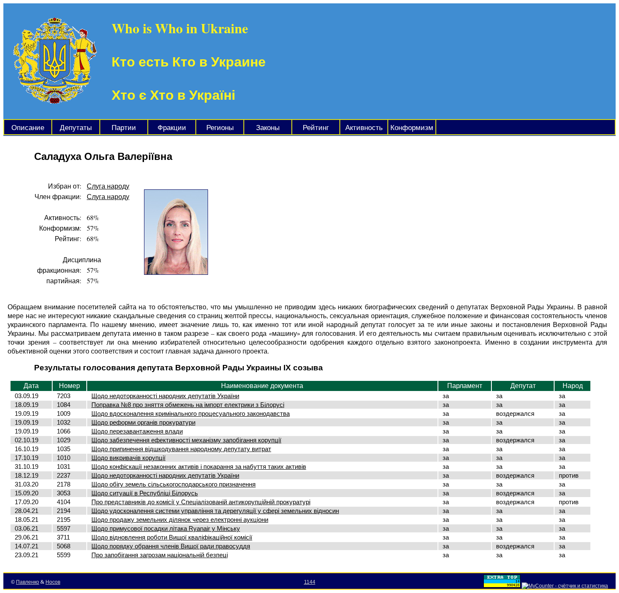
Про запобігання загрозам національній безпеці (159, 554)
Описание (27, 128)
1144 (309, 582)
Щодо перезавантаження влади (137, 431)
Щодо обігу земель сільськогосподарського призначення (173, 484)
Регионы (220, 128)
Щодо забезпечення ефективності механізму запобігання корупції (186, 440)
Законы (268, 128)
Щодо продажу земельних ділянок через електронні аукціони (179, 519)
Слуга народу (108, 185)
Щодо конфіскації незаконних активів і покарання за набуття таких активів (198, 466)
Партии (124, 128)
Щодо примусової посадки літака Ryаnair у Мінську (165, 528)
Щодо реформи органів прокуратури (143, 422)
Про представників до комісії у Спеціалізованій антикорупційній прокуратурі (200, 501)
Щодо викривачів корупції (128, 457)
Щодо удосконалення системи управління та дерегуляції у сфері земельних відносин (215, 510)
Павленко (27, 582)
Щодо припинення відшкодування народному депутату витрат (181, 448)
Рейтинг (316, 128)
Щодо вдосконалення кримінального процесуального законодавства (190, 413)
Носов (52, 582)
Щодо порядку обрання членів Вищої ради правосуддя (170, 546)
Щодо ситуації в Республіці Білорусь (144, 493)
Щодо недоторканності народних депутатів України (165, 395)
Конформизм (411, 128)
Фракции (171, 128)
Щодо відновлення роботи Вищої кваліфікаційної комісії (171, 537)
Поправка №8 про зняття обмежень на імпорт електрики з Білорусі (187, 404)
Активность (364, 128)
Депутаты (76, 128)
